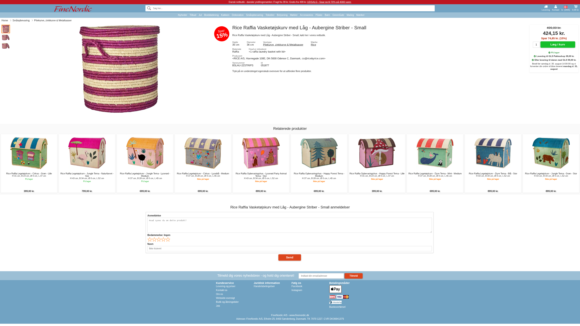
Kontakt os (221, 290)
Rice (313, 44)
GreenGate (338, 15)
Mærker (360, 15)
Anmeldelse (154, 215)
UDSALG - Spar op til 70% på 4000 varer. (329, 2)
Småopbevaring (254, 15)
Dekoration (238, 15)
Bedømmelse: (158, 235)
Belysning (282, 15)
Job (218, 306)
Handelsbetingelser (264, 286)
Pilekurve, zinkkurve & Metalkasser (283, 44)
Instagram (297, 290)
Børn (327, 15)
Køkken (225, 15)
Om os (219, 294)
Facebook (297, 286)
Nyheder (182, 15)
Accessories (306, 15)
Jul (200, 15)
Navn (150, 244)
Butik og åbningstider (227, 302)
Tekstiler (270, 15)
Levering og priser (225, 286)
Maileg (350, 15)
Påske (319, 15)
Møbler (294, 15)
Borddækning (211, 15)
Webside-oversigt (225, 298)
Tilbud (193, 15)
